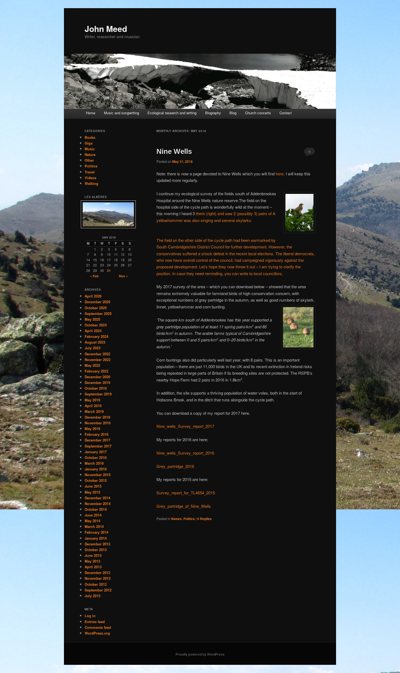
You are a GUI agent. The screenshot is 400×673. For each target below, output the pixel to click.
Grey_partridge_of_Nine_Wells (183, 506)
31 (109, 270)
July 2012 (92, 595)
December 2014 (97, 497)
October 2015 (96, 480)
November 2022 (97, 359)
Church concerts (258, 112)
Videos (90, 177)
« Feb (94, 276)
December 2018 (97, 417)
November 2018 (97, 422)
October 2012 (96, 584)
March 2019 (94, 411)
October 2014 (96, 509)
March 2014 (94, 526)
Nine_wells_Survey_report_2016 (185, 453)
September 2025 (98, 313)
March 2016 (94, 463)
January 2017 (96, 451)
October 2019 (96, 388)
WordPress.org (97, 633)
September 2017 (98, 446)
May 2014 (92, 520)
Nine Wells (174, 151)
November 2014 (97, 503)
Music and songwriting (121, 112)
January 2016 (96, 468)
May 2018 (92, 428)
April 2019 (93, 405)
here (280, 173)
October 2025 (96, 307)
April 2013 (93, 566)
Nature (176, 518)
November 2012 (97, 578)
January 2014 (96, 538)
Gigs (89, 143)
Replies (204, 518)
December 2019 (97, 382)
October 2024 (96, 325)
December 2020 (97, 376)
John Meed (106, 28)
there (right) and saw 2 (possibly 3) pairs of (234, 213)
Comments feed (98, 627)
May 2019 (92, 399)
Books (90, 137)
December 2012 (97, 572)
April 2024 (93, 330)
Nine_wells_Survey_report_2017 (185, 426)
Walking (91, 183)
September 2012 (98, 590)
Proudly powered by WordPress (200, 654)
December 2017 (97, 440)
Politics (189, 518)
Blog (232, 112)
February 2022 (96, 371)
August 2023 (95, 342)
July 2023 (92, 347)
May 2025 (92, 319)
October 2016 (96, 457)
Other (89, 160)
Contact (285, 112)
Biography (213, 112)
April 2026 (93, 296)
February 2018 (96, 434)
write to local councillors (261, 273)
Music (90, 148)
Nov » (123, 276)
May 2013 (92, 561)
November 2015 (97, 474)
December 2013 (97, 543)
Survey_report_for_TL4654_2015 (185, 492)
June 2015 (93, 486)
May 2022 (92, 365)
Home (90, 112)
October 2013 (96, 549)
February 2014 (96, 532)
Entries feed (95, 621)
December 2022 (97, 353)
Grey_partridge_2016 (175, 466)
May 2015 (92, 492)
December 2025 (97, 301)
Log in (90, 615)
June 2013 (93, 555)
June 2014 (93, 515)
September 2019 (98, 393)
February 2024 (96, 336)
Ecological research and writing (171, 112)
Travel (90, 172)
